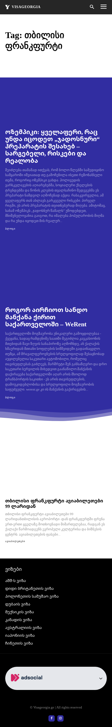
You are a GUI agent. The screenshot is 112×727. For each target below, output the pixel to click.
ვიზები (13, 569)
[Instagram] (60, 718)
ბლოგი (10, 228)
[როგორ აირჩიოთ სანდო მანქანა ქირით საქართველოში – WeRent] (56, 270)
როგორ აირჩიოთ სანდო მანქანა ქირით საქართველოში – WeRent (46, 316)
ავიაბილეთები (15, 541)
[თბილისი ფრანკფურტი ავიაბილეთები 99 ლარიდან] (56, 466)
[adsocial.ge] (27, 687)
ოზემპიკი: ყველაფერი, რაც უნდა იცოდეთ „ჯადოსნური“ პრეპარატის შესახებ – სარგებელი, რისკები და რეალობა (52, 146)
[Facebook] (51, 718)
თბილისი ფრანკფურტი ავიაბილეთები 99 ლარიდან (54, 503)
